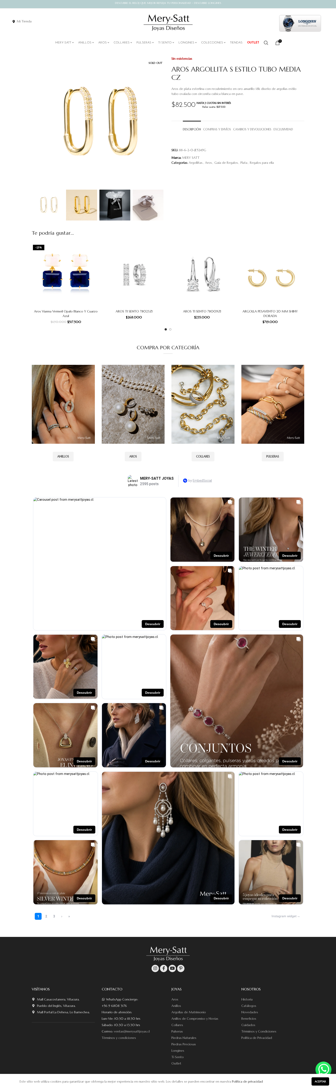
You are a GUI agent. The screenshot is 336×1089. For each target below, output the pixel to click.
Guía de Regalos (226, 163)
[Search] (266, 42)
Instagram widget (284, 916)
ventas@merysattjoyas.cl (132, 1031)
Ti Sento (177, 1057)
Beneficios (248, 1018)
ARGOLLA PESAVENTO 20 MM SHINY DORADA (270, 313)
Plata (243, 163)
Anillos (176, 1006)
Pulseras (177, 1031)
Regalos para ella (262, 163)
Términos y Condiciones (258, 1031)
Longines (177, 1051)
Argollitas (196, 163)
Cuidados (248, 1025)
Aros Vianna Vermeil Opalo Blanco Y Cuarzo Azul (66, 313)
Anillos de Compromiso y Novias (194, 1018)
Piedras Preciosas (183, 1044)
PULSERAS (272, 456)
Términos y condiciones (119, 1038)
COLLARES (203, 456)
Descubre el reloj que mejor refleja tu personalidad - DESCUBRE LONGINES (168, 3)
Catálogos (248, 1006)
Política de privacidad (247, 1081)
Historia (247, 999)
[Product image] (66, 274)
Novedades (249, 1012)
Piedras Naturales (183, 1038)
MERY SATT (191, 158)
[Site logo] (168, 23)
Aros (208, 163)
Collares (177, 1025)
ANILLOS (63, 456)
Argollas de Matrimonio (188, 1012)
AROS (133, 456)
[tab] (192, 127)
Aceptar (320, 1081)
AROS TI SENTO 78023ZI (134, 311)
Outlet (176, 1063)
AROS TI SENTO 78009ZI (202, 311)
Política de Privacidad (256, 1038)
